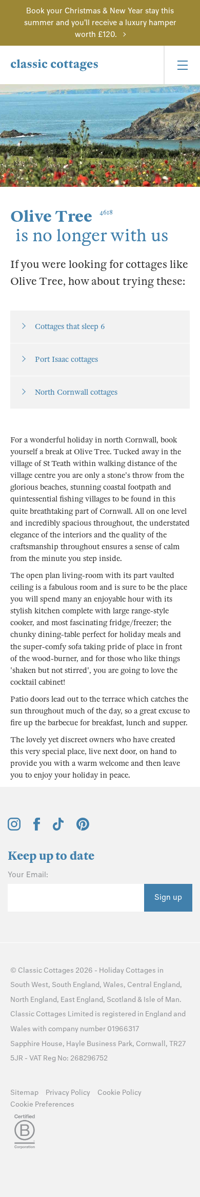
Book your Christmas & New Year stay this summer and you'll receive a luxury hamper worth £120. (100, 22)
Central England (153, 984)
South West (29, 984)
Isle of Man (161, 999)
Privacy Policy (68, 1092)
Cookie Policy (119, 1092)
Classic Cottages (46, 970)
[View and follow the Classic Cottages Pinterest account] (82, 828)
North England (33, 999)
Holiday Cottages (127, 970)
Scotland (121, 999)
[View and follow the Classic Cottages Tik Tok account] (58, 828)
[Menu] (182, 65)
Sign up (168, 897)
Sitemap (24, 1092)
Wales (113, 984)
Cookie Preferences (42, 1104)
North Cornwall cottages (76, 392)
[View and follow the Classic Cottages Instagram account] (14, 828)
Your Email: (28, 874)
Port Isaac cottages (66, 359)
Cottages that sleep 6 (70, 326)
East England (82, 999)
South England (75, 984)
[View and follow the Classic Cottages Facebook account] (36, 828)
